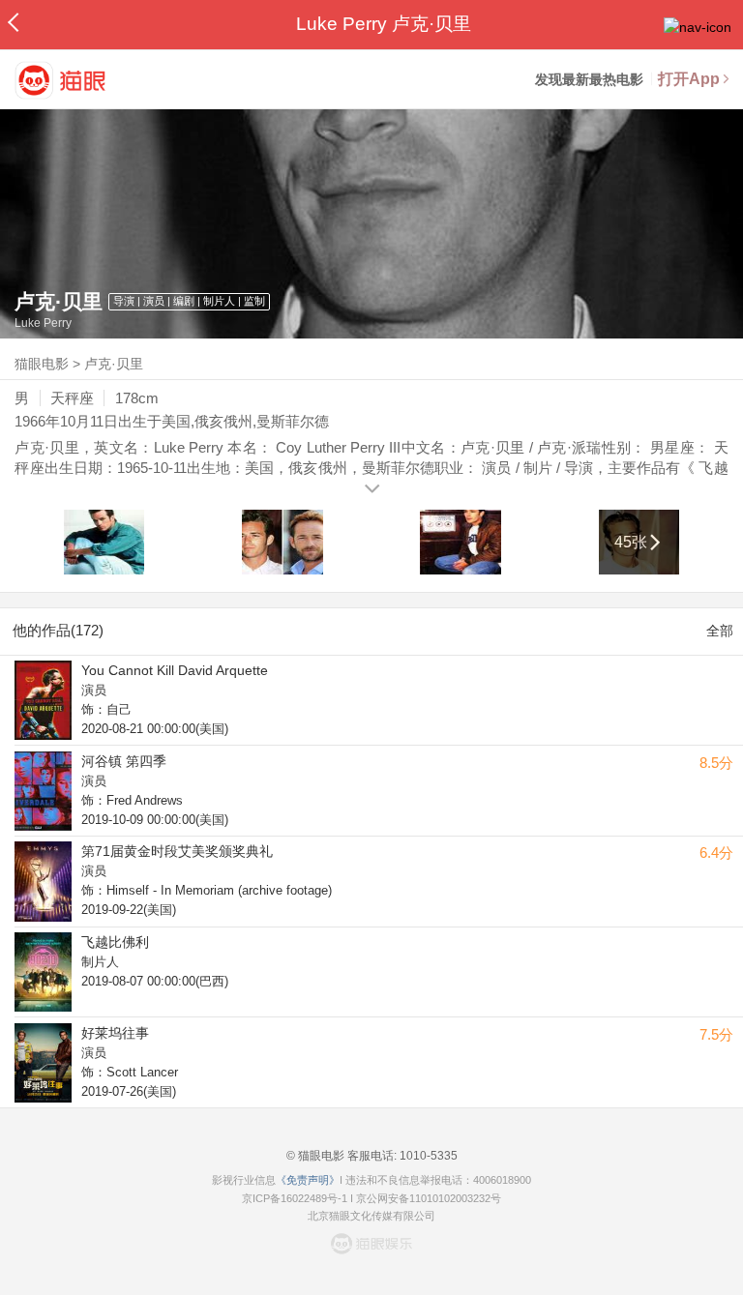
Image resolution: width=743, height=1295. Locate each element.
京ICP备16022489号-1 (294, 1198)
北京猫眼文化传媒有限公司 (371, 1215)
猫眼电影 (42, 363)
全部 (719, 630)
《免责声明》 (308, 1180)
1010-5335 (427, 1156)
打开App (689, 79)
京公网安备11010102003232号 (428, 1198)
